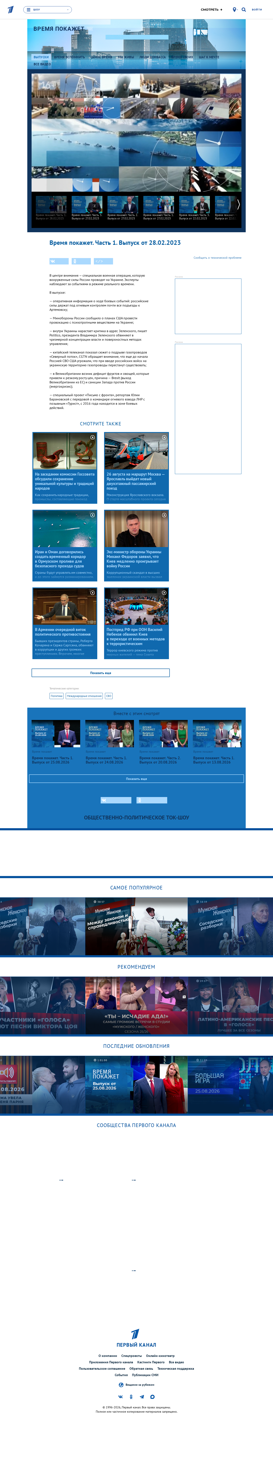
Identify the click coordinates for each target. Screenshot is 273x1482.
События (121, 1375)
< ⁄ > (99, 261)
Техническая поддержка (175, 1368)
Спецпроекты (131, 1356)
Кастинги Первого (151, 1362)
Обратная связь (141, 1368)
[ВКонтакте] (59, 261)
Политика (56, 696)
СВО (108, 696)
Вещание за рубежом (140, 1385)
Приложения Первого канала (111, 1362)
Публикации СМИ (145, 1375)
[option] (51, 206)
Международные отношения (84, 696)
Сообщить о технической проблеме (217, 258)
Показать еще (100, 673)
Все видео (176, 1362)
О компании (108, 1356)
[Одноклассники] (81, 261)
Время (58, 29)
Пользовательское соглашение (102, 1368)
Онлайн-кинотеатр (160, 1356)
